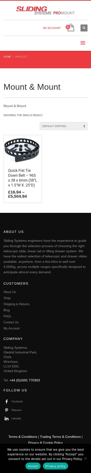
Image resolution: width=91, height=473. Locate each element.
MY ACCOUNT (52, 28)
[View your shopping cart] (70, 27)
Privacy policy (55, 466)
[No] (85, 458)
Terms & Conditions (22, 436)
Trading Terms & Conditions (60, 436)
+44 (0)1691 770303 (25, 380)
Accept (33, 466)
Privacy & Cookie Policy (45, 443)
